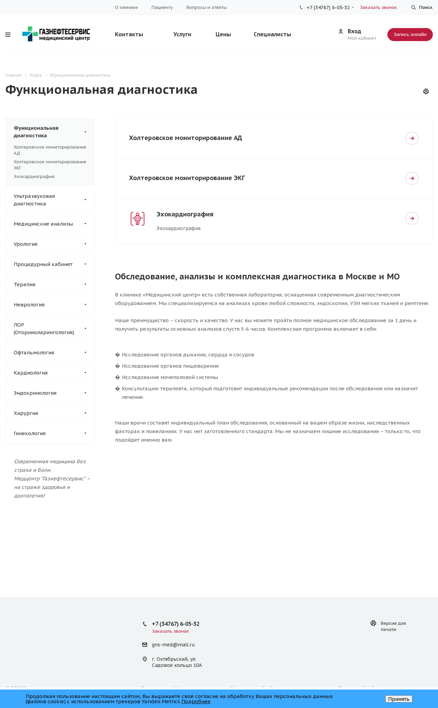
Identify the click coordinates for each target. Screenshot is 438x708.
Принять (399, 699)
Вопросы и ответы (206, 7)
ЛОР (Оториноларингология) (44, 328)
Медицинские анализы (43, 223)
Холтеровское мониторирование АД (185, 138)
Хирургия (26, 413)
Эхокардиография (34, 176)
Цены (223, 34)
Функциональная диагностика (36, 132)
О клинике (126, 7)
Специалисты (272, 34)
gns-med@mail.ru (173, 645)
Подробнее (195, 701)
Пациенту (162, 7)
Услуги (182, 34)
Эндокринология (35, 393)
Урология (25, 244)
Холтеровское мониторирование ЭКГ (187, 178)
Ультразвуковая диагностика (34, 200)
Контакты (129, 34)
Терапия (24, 284)
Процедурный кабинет (43, 264)
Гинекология (30, 433)
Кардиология (31, 372)
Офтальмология (34, 352)
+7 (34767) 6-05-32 (328, 7)
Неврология (29, 304)
